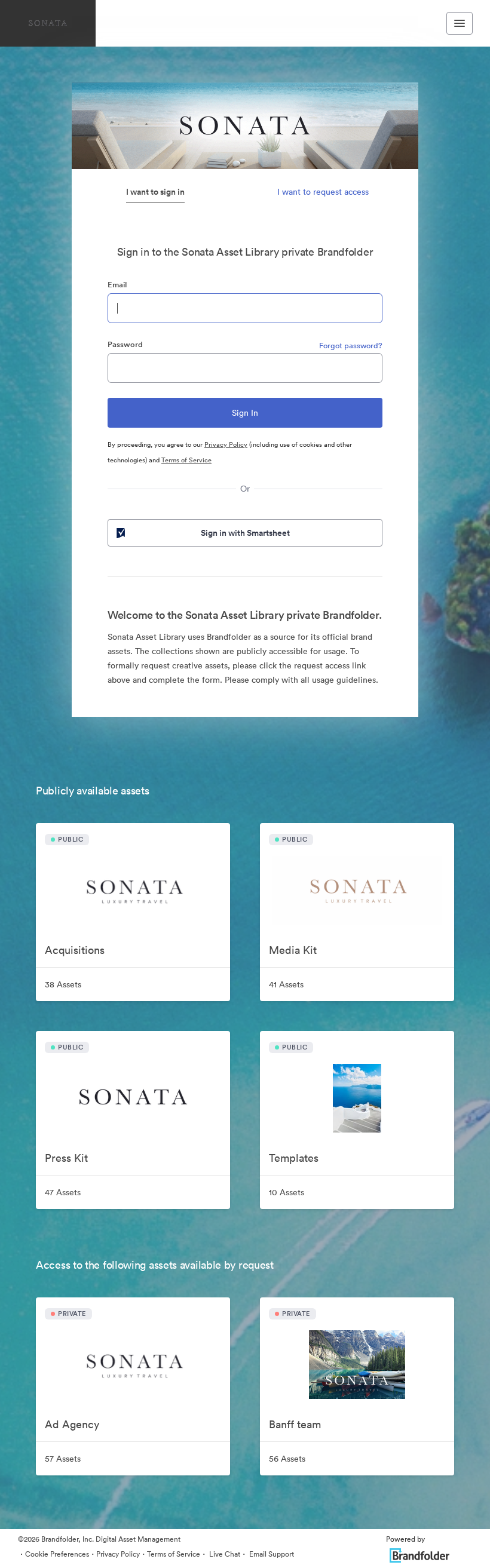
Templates (293, 1158)
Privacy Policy (225, 444)
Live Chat (223, 1554)
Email (117, 285)
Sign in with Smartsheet (245, 533)
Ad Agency (72, 1424)
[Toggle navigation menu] (459, 23)
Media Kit (293, 950)
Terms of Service (186, 460)
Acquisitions (75, 950)
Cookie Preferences (57, 1554)
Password (125, 344)
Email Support (270, 1554)
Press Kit (66, 1158)
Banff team (295, 1424)
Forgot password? (350, 345)
